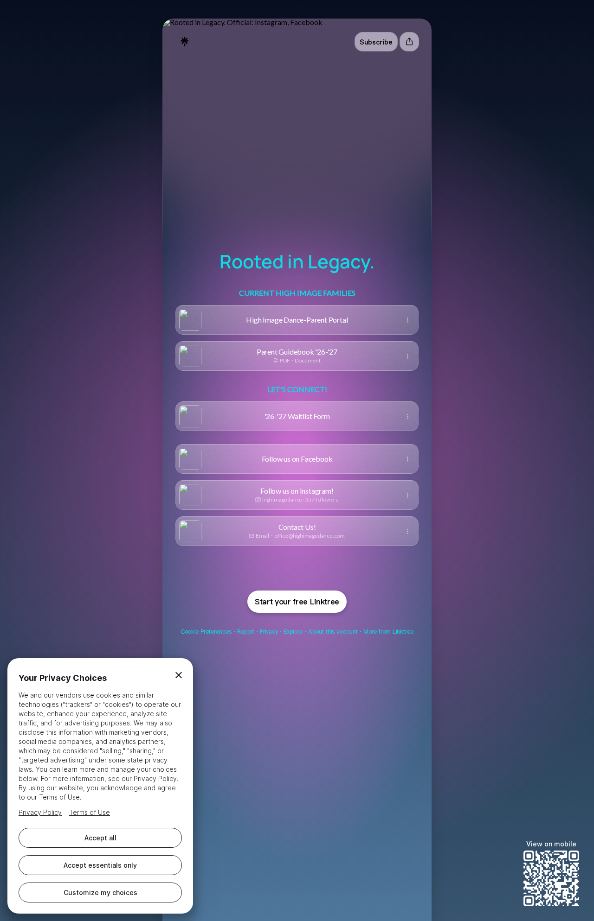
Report (245, 631)
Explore (293, 631)
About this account (333, 631)
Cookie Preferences (206, 631)
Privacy (269, 631)
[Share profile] (409, 41)
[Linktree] (184, 41)
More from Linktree (388, 631)
